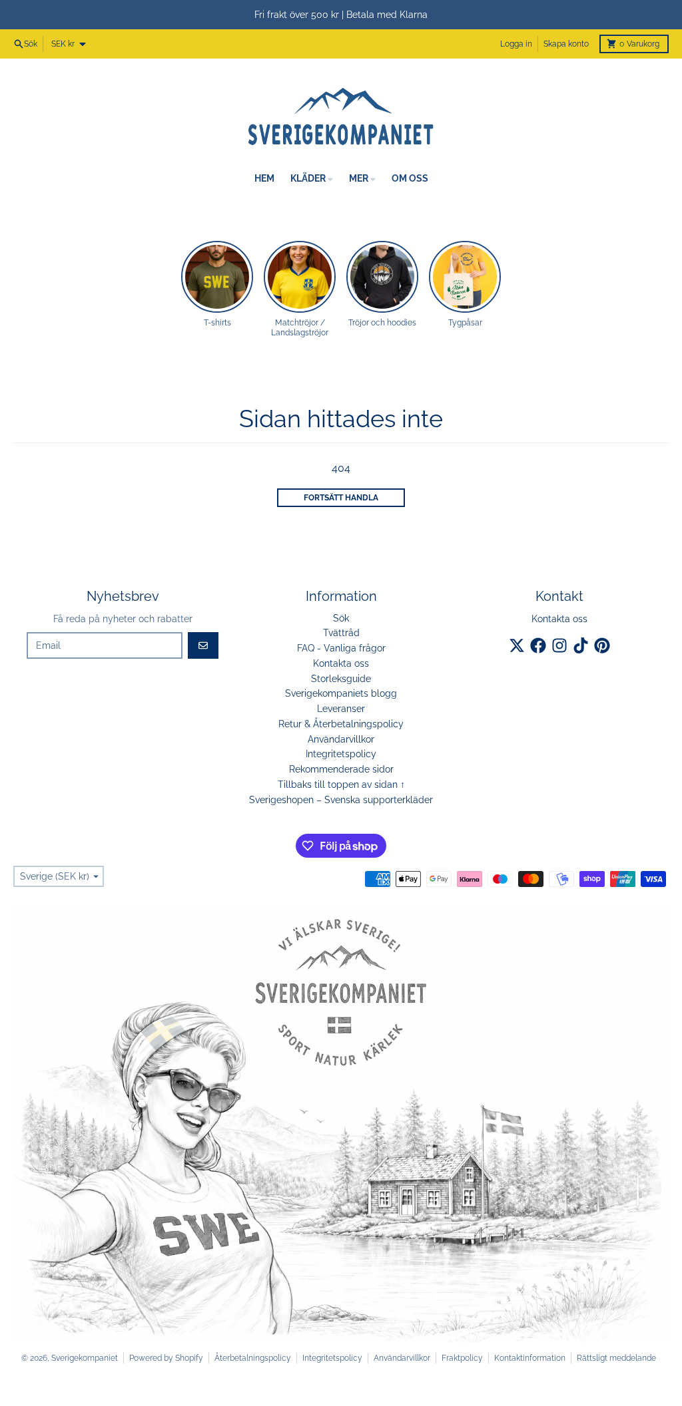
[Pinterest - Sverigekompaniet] (602, 645)
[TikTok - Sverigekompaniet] (581, 645)
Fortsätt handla (341, 497)
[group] (217, 285)
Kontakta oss (559, 619)
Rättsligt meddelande (616, 1358)
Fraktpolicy (462, 1358)
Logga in (516, 44)
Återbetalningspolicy (252, 1358)
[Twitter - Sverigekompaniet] (517, 645)
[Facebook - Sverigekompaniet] (538, 645)
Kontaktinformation (529, 1358)
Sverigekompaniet (84, 1358)
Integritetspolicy (332, 1358)
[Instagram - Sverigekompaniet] (559, 645)
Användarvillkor (402, 1358)
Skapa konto (566, 44)
